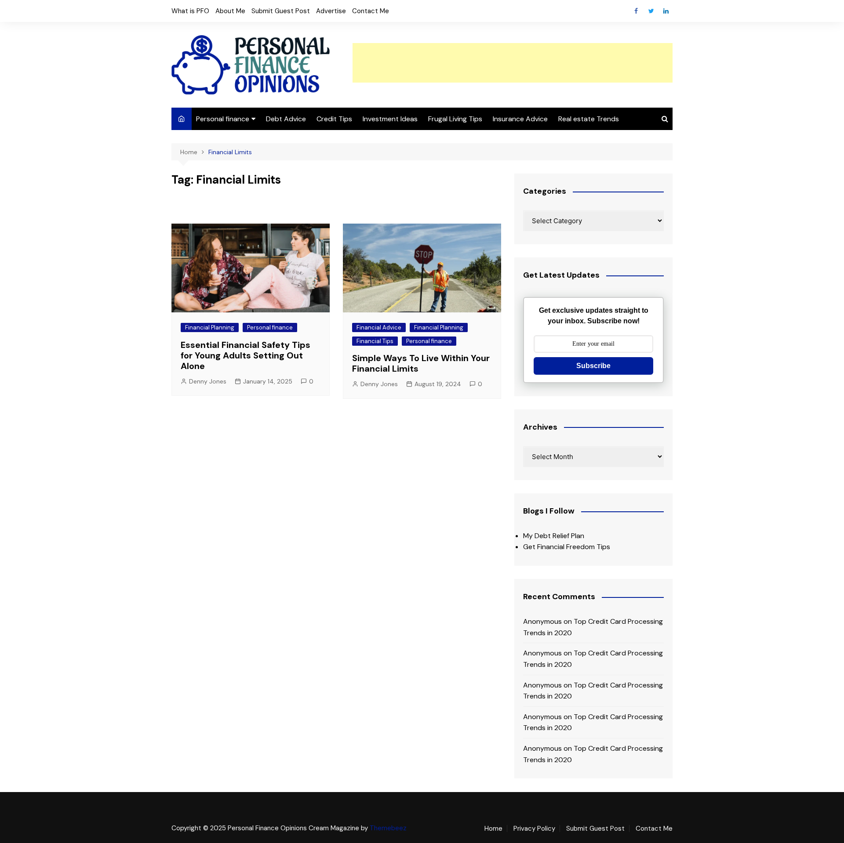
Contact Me (370, 11)
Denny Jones (207, 381)
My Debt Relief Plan (553, 535)
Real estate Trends (588, 118)
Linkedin (666, 11)
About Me (230, 11)
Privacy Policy (534, 828)
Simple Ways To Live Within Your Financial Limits (421, 363)
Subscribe (593, 365)
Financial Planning (209, 327)
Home (493, 828)
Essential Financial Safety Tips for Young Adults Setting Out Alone (245, 355)
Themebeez (388, 828)
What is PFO (190, 11)
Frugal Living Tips (455, 118)
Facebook (636, 11)
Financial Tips (375, 341)
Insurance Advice (520, 118)
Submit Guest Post (280, 11)
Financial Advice (379, 327)
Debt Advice (286, 118)
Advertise (331, 11)
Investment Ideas (390, 118)
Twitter (651, 11)
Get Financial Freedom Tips (566, 546)
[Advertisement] (513, 63)
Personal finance (222, 118)
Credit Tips (334, 118)
